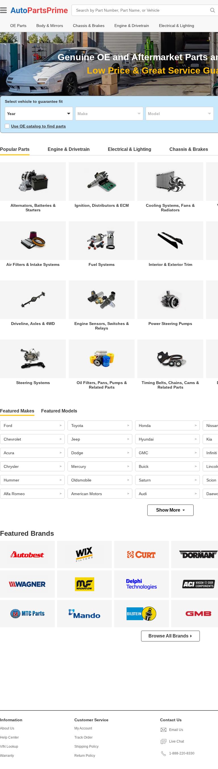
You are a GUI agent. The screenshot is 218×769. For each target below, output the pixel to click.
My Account (83, 728)
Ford (8, 425)
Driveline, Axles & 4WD (33, 323)
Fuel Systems (102, 264)
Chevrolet (12, 439)
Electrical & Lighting (129, 149)
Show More (168, 510)
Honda (145, 425)
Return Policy (84, 756)
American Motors (86, 493)
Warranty (7, 756)
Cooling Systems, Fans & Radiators (170, 207)
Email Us (176, 730)
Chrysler (11, 466)
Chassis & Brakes (188, 149)
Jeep (75, 439)
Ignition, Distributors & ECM (102, 205)
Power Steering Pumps (170, 323)
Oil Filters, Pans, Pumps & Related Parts (102, 384)
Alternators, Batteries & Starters (33, 207)
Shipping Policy (86, 747)
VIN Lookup (9, 747)
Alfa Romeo (14, 493)
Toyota (77, 425)
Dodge (77, 453)
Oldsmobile (81, 480)
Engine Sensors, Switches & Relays (101, 325)
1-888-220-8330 (181, 753)
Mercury (78, 466)
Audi (143, 493)
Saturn (145, 480)
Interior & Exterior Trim (170, 264)
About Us (7, 728)
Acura (9, 453)
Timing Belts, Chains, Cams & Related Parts (170, 384)
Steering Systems (33, 382)
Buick (143, 466)
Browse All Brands (168, 635)
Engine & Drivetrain (69, 149)
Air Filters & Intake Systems (33, 264)
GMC (143, 453)
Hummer (11, 480)
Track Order (83, 737)
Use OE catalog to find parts (38, 126)
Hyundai (146, 439)
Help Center (9, 737)
